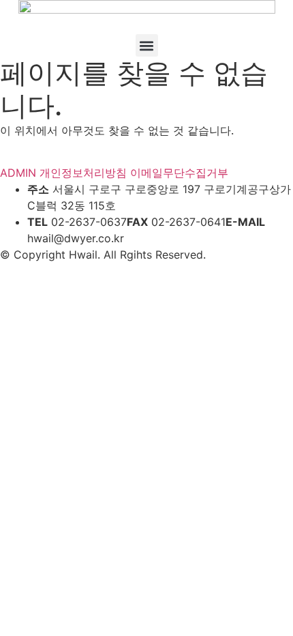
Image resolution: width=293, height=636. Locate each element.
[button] (147, 45)
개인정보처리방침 (83, 172)
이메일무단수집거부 (179, 172)
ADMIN (18, 172)
